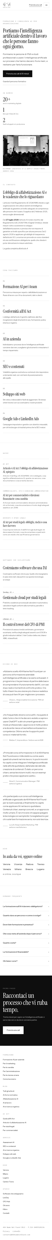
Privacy (6, 1231)
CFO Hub (6, 1201)
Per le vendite (8, 1067)
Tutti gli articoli (8, 1091)
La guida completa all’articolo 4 (15, 248)
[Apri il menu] (46, 5)
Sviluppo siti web (9, 1154)
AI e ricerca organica (11, 1107)
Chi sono (6, 1205)
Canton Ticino (8, 1182)
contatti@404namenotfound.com (16, 1235)
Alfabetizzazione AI (10, 1099)
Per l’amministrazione (11, 1071)
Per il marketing (9, 1063)
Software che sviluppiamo (13, 1194)
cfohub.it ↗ (8, 619)
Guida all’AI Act (9, 1119)
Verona (6, 1170)
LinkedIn (16, 1231)
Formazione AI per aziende (13, 1060)
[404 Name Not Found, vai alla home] (6, 5)
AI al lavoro (7, 1103)
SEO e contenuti (9, 1146)
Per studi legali (8, 1126)
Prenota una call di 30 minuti (17, 74)
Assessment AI (8, 1142)
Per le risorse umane (11, 1075)
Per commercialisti (10, 1130)
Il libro (5, 1209)
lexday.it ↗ (8, 592)
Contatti (6, 1213)
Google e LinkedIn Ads (12, 1158)
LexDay (6, 1198)
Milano (5, 1174)
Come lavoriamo (9, 1079)
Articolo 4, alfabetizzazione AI (14, 1122)
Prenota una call (35, 5)
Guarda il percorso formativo (14, 81)
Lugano (6, 1178)
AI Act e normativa (10, 1095)
